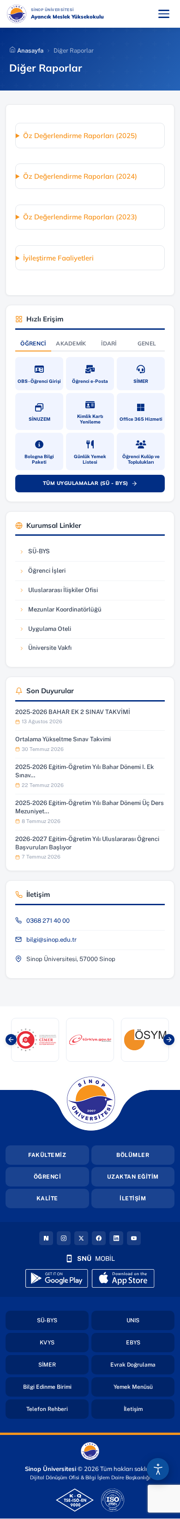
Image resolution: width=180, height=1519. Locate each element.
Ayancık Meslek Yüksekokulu (67, 16)
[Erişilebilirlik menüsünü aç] (158, 1469)
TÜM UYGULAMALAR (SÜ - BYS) (94, 485)
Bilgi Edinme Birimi (56, 1386)
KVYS (64, 1342)
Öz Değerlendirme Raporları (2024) (80, 176)
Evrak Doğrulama (142, 1364)
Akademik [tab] (71, 343)
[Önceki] (11, 1039)
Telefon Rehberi (57, 1408)
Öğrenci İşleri (46, 573)
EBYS (150, 1342)
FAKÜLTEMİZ (47, 1155)
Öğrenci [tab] (33, 343)
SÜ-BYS (46, 553)
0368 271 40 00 (48, 920)
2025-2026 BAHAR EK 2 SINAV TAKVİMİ (72, 711)
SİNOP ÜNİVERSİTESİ (76, 9)
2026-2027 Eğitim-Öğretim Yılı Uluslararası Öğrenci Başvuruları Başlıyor (87, 843)
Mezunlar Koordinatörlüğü (60, 611)
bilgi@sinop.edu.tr (51, 939)
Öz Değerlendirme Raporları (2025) (80, 135)
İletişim (149, 1408)
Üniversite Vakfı (46, 650)
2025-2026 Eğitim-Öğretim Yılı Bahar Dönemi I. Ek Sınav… (84, 771)
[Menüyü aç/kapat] (164, 14)
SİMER (63, 1364)
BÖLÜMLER (132, 1155)
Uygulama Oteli (46, 631)
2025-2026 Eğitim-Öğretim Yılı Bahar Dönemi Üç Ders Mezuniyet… (89, 807)
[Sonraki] (168, 1039)
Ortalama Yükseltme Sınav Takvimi (63, 739)
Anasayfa (29, 50)
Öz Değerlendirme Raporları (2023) (80, 216)
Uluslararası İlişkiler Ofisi (58, 592)
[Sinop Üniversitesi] (16, 14)
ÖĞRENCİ (47, 1177)
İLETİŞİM (133, 1198)
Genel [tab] (147, 343)
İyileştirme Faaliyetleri (58, 258)
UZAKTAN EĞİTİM (133, 1177)
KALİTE (47, 1198)
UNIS (150, 1320)
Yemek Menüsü (144, 1386)
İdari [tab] (109, 343)
